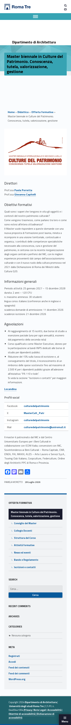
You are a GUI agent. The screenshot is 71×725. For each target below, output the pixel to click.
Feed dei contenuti (19, 667)
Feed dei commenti (19, 673)
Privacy (28, 710)
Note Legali (40, 710)
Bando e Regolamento (26, 560)
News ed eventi (22, 552)
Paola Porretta (23, 190)
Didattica (23, 112)
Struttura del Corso (25, 538)
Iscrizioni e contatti (25, 567)
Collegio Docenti (23, 531)
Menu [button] (65, 721)
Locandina (10, 389)
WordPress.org (17, 679)
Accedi (12, 662)
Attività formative (24, 545)
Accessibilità (54, 710)
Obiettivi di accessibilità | (22, 714)
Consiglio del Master (25, 523)
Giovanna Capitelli (25, 194)
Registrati (14, 656)
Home (11, 112)
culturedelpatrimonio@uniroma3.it (45, 427)
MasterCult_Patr (34, 413)
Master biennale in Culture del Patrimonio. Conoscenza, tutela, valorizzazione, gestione (35, 514)
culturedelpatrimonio (36, 406)
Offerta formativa (42, 112)
